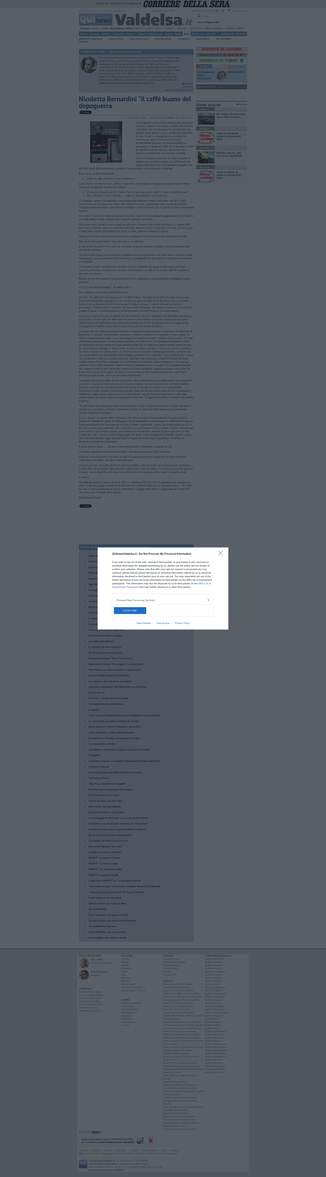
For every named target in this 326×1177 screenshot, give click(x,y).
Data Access (163, 623)
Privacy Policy (182, 623)
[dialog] (163, 588)
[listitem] (163, 600)
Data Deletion (144, 623)
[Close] (222, 554)
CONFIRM (130, 610)
